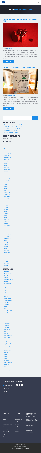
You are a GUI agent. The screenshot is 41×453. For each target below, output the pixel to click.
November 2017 (7, 258)
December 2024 (7, 173)
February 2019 (7, 231)
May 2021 (6, 215)
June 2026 (6, 146)
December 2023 (7, 196)
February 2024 (7, 192)
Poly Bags (16, 429)
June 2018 (6, 244)
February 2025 (7, 169)
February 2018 (7, 252)
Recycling (6, 348)
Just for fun (6, 325)
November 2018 (7, 234)
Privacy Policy (16, 446)
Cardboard (6, 281)
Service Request (6, 431)
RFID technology (7, 350)
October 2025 (6, 155)
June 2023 (6, 207)
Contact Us (5, 439)
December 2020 (7, 225)
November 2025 (7, 153)
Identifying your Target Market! (10, 130)
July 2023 (6, 205)
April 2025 (6, 165)
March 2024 (6, 190)
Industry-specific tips (8, 321)
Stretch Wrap (17, 431)
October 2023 (6, 200)
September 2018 (7, 238)
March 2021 (6, 219)
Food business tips (8, 300)
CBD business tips (7, 283)
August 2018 (6, 240)
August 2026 (6, 144)
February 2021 (7, 221)
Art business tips (7, 273)
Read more (8, 61)
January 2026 (7, 151)
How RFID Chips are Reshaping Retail (11, 132)
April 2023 (6, 211)
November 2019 (7, 227)
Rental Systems (29, 430)
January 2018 (7, 254)
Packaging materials (8, 344)
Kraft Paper (17, 424)
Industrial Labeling (29, 425)
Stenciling (28, 427)
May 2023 (6, 209)
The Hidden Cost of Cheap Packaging (19, 67)
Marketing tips (7, 337)
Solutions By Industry (30, 432)
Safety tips (6, 352)
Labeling (5, 331)
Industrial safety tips (8, 319)
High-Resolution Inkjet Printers (32, 422)
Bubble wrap (6, 277)
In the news (6, 316)
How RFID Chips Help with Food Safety (12, 128)
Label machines (7, 329)
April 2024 (6, 188)
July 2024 (6, 182)
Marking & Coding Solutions (8, 424)
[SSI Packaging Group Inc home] (3, 2)
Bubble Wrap (17, 421)
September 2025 (7, 157)
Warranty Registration (7, 429)
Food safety (6, 302)
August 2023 (6, 203)
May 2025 (6, 163)
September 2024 (7, 178)
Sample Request (6, 434)
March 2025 (6, 167)
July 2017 (6, 261)
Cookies (26, 446)
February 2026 (7, 149)
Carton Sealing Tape (18, 419)
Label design (6, 327)
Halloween (6, 306)
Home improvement (8, 310)
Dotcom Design (27, 448)
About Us (4, 419)
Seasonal (6, 354)
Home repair (6, 312)
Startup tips (6, 360)
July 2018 (6, 242)
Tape (5, 366)
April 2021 (6, 217)
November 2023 (7, 198)
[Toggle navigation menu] (38, 2)
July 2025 (6, 161)
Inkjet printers (7, 323)
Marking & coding (7, 339)
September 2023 (7, 202)
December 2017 (7, 256)
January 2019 (7, 232)
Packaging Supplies (6, 421)
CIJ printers (6, 287)
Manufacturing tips (8, 335)
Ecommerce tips (7, 298)
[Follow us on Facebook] (17, 385)
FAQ (3, 426)
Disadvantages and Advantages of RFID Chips (14, 124)
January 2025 (7, 171)
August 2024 (6, 180)
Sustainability (6, 364)
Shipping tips (6, 358)
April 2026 (6, 148)
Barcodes (6, 275)
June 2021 (6, 213)
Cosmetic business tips (9, 289)
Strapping (16, 434)
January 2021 (7, 223)
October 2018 (6, 236)
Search (35, 118)
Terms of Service (21, 446)
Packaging (6, 341)
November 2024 (7, 175)
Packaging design (7, 343)
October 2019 (6, 229)
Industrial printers (7, 317)
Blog (3, 436)
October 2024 (6, 176)
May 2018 (6, 246)
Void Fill (16, 426)
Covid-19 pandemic (8, 290)
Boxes (16, 416)
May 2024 (6, 186)
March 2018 (6, 250)
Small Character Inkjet (30, 416)
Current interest (7, 294)
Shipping (5, 356)
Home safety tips (7, 314)
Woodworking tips (7, 370)
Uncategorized (7, 368)
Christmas (6, 285)
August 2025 (6, 159)
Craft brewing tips (7, 292)
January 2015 (7, 265)
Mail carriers (6, 333)
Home (4, 416)
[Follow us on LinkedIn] (19, 385)
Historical (6, 308)
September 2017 (7, 259)
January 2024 (7, 194)
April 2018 (6, 248)
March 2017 (6, 263)
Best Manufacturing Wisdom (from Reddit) (13, 126)
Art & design (6, 271)
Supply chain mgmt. (8, 362)
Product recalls (7, 346)
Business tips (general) (8, 279)
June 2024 (6, 184)
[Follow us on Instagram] (22, 385)
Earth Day (6, 296)
